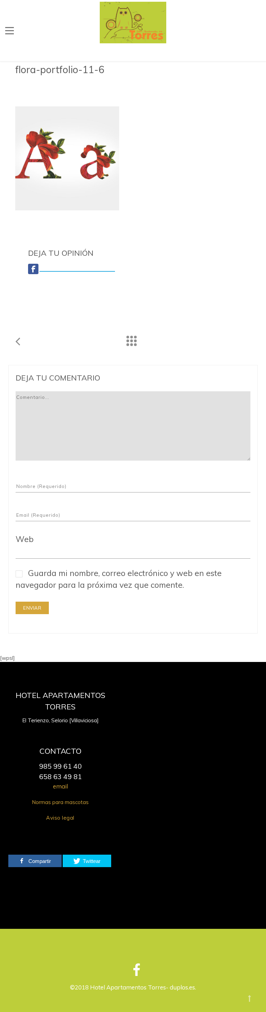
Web (25, 539)
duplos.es (182, 987)
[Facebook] (134, 973)
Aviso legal (60, 817)
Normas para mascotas (60, 802)
